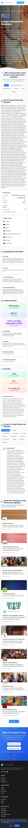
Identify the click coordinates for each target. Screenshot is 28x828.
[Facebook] (1, 772)
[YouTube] (7, 772)
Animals (5, 442)
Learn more (12, 822)
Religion (5, 436)
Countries (3, 11)
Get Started (20, 2)
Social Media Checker (6, 814)
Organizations (4, 781)
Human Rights (6, 433)
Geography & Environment (17, 85)
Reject (11, 825)
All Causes (3, 777)
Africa (8, 11)
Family (14, 430)
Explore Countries (14, 748)
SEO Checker (4, 810)
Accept (16, 825)
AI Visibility (3, 812)
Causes (23, 88)
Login (2, 802)
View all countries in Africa (9, 211)
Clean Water (14, 436)
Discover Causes (14, 744)
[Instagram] (3, 772)
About (6, 85)
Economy (16, 88)
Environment (6, 430)
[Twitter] (5, 772)
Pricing (2, 801)
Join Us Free (14, 754)
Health (14, 439)
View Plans (3, 816)
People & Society (7, 88)
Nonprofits (14, 91)
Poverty (24, 433)
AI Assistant (3, 808)
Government (6, 439)
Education (16, 433)
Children (22, 439)
